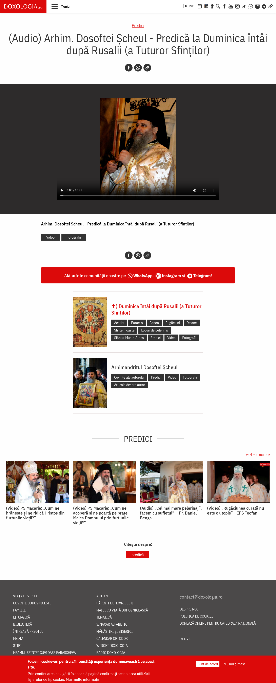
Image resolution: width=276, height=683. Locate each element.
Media (18, 639)
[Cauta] (218, 6)
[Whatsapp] (138, 68)
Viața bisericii (26, 596)
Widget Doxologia (112, 646)
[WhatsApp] (251, 6)
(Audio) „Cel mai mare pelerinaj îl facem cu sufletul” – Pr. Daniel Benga (171, 513)
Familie (19, 610)
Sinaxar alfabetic (111, 624)
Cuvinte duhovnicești (32, 603)
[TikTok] (244, 6)
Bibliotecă (22, 624)
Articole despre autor (129, 384)
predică (138, 554)
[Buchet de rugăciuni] (212, 6)
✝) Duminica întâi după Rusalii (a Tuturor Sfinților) (156, 309)
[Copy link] (147, 68)
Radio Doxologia (110, 653)
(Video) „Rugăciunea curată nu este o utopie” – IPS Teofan (235, 510)
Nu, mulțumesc (234, 664)
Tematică (104, 617)
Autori (102, 596)
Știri (17, 646)
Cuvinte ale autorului (129, 377)
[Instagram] (237, 6)
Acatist (119, 322)
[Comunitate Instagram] (257, 6)
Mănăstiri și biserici (114, 631)
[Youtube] (231, 6)
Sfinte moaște (124, 330)
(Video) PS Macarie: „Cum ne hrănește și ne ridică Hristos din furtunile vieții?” (35, 513)
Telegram (202, 275)
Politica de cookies (196, 616)
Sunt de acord (208, 664)
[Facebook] (224, 6)
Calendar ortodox (112, 639)
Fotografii (74, 237)
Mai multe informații (82, 679)
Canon (154, 322)
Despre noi (189, 609)
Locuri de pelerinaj (154, 330)
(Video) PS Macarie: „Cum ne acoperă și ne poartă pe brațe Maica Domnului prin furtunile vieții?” (101, 515)
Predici (138, 25)
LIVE (191, 6)
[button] (61, 6)
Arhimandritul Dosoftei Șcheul (144, 367)
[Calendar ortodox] (199, 6)
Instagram (171, 275)
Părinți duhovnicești (115, 603)
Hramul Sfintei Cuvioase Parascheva (44, 653)
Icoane (191, 322)
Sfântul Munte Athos (129, 337)
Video (50, 237)
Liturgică (21, 617)
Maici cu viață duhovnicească (122, 610)
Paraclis (137, 322)
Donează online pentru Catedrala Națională (218, 623)
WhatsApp (143, 275)
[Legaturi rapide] (270, 6)
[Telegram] (264, 6)
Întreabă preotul (28, 631)
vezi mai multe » (258, 454)
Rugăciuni (172, 322)
